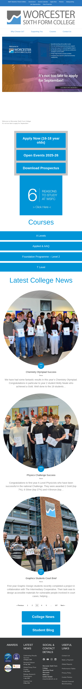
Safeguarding (70, 2)
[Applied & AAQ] (41, 246)
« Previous (20, 605)
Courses (53, 31)
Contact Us (67, 31)
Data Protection (47, 4)
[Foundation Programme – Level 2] (41, 256)
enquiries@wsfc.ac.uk (50, 679)
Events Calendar (43, 2)
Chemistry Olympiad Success (41, 372)
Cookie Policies (67, 677)
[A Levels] (41, 235)
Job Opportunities (35, 4)
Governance (32, 2)
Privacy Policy (66, 673)
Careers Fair (27, 681)
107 (56, 605)
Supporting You (37, 31)
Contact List (66, 655)
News (41, 375)
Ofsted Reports (67, 664)
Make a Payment (67, 660)
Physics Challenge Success (41, 475)
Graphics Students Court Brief (41, 578)
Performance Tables (68, 668)
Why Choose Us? (17, 31)
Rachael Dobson (29, 662)
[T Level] (41, 267)
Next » (63, 605)
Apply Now (53, 2)
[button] (42, 123)
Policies (61, 2)
